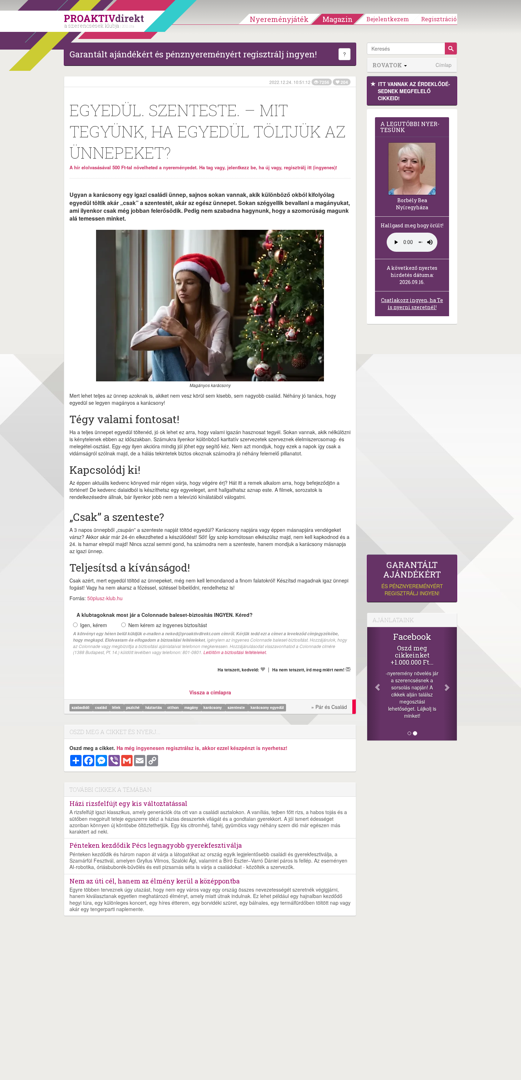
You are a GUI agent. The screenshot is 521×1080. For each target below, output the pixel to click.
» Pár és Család (329, 706)
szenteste (237, 707)
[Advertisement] (412, 441)
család (101, 707)
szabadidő (81, 707)
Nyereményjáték (279, 19)
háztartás (154, 707)
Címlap (444, 65)
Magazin (338, 19)
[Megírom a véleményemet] (348, 669)
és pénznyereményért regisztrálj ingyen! (412, 578)
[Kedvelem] (262, 669)
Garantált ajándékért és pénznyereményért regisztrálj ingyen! (193, 54)
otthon (173, 707)
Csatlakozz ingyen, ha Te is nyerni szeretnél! (412, 304)
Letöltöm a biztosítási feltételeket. (235, 652)
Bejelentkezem (387, 19)
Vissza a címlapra (210, 692)
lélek (117, 707)
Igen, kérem (93, 625)
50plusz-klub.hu (105, 598)
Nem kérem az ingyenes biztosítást (167, 625)
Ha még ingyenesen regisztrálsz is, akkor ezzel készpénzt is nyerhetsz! (202, 747)
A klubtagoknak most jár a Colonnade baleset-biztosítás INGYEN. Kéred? (165, 614)
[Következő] (450, 683)
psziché (133, 707)
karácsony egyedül (267, 707)
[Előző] (374, 683)
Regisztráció (438, 19)
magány (191, 707)
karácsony (213, 707)
